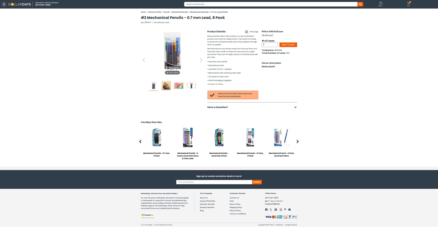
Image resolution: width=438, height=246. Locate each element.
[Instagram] (281, 210)
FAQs (232, 201)
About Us (204, 198)
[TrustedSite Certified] (148, 216)
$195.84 (278, 50)
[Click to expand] (172, 52)
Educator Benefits (207, 204)
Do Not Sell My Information (163, 225)
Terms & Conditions (238, 214)
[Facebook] (266, 210)
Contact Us (234, 198)
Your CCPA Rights (146, 225)
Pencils (166, 12)
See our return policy (271, 63)
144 (287, 53)
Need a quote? (268, 66)
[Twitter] (271, 210)
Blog (202, 210)
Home (143, 12)
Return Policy (235, 204)
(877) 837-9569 (271, 198)
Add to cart (288, 44)
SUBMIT (257, 182)
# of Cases (268, 40)
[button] (380, 4)
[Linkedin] (275, 209)
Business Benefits (207, 207)
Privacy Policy (235, 210)
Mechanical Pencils (180, 12)
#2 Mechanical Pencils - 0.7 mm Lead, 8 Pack (209, 12)
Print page (254, 32)
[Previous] (143, 60)
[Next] (201, 60)
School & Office (154, 12)
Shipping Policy (236, 207)
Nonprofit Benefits (207, 201)
